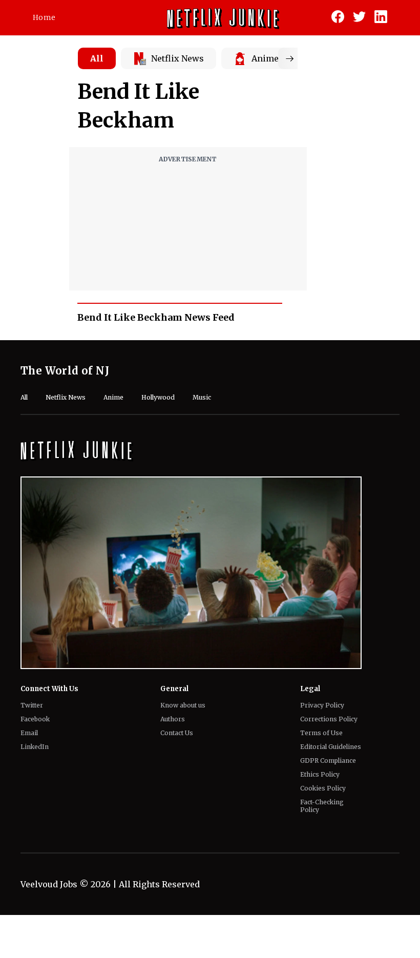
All (96, 58)
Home (44, 17)
